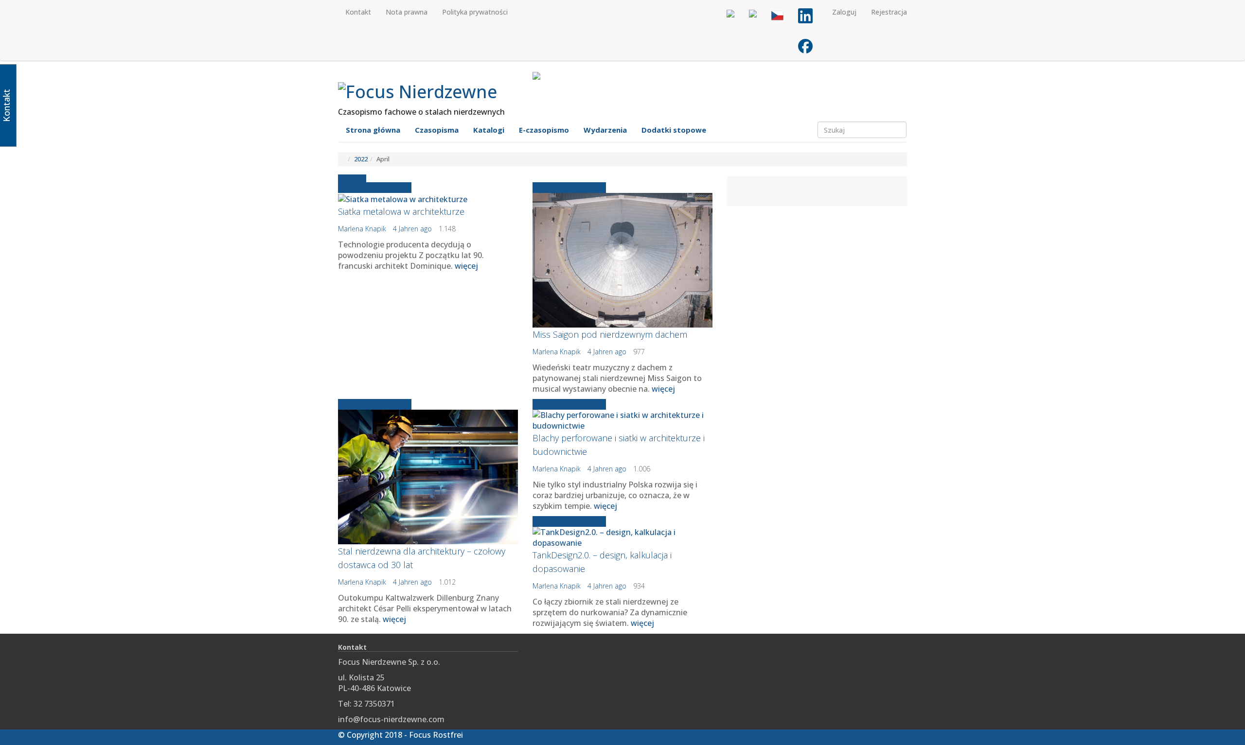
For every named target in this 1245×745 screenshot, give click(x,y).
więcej (466, 265)
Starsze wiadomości (374, 187)
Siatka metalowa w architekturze (401, 211)
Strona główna (373, 130)
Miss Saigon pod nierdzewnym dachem (610, 334)
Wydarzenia (605, 130)
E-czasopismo (544, 130)
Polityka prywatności (475, 12)
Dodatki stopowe (673, 130)
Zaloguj (844, 12)
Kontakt (358, 12)
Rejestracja (889, 12)
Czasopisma (437, 130)
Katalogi (488, 130)
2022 (361, 159)
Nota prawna (406, 12)
